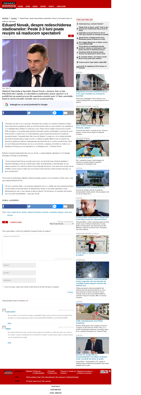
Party (51, 6)
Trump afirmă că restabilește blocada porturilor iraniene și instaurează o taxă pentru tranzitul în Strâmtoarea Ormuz (92, 48)
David (8, 328)
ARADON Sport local (87, 106)
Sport (43, 6)
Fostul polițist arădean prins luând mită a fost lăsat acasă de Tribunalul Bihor (92, 218)
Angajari (61, 6)
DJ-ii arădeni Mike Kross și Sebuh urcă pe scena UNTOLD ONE (93, 43)
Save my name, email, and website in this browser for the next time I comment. (32, 287)
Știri (16, 377)
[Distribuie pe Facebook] (14, 113)
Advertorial (83, 138)
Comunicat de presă (84, 157)
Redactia (29, 371)
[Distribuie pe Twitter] (39, 113)
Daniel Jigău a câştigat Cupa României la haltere (92, 254)
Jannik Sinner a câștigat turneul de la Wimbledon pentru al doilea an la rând (92, 38)
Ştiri (28, 6)
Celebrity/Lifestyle (72, 377)
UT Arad (29, 381)
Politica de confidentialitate (38, 372)
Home (20, 6)
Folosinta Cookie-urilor (52, 372)
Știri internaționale (48, 377)
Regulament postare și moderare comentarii (85, 372)
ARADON (5, 18)
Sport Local (37, 381)
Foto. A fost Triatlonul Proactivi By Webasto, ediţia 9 (90, 127)
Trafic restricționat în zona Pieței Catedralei (89, 322)
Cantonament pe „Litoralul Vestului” (91, 24)
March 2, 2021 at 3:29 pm (66, 327)
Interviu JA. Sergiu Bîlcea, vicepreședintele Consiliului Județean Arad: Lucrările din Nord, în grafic (91, 357)
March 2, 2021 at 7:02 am (66, 310)
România (14, 18)
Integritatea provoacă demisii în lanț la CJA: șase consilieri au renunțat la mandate (93, 33)
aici (27, 301)
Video (35, 6)
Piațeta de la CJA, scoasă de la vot (90, 187)
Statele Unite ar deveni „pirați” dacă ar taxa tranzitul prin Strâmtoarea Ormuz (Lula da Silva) (93, 28)
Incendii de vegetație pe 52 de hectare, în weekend (93, 67)
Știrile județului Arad (33, 377)
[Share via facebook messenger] (57, 113)
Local (79, 72)
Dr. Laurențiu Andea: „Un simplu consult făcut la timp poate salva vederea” (93, 57)
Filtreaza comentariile (65, 221)
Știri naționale (60, 377)
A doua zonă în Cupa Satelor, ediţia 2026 (92, 62)
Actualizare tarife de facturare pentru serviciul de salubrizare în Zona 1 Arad (92, 53)
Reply (9, 323)
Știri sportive (46, 381)
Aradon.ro (19, 371)
